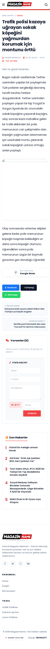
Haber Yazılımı (15, 638)
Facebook (12, 287)
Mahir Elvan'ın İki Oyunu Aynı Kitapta (25, 501)
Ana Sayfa (8, 16)
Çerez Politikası (10, 617)
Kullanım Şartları (10, 612)
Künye (5, 581)
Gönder (32, 413)
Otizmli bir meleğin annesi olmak (23, 449)
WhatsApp (13, 295)
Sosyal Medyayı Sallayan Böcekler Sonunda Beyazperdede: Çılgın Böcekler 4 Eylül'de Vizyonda (27, 487)
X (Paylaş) (29, 287)
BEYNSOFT (41, 637)
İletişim (5, 586)
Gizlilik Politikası (10, 607)
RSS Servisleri (8, 591)
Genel (20, 16)
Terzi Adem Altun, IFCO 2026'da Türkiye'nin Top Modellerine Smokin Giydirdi (27, 471)
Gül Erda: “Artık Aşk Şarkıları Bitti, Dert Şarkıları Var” (25, 460)
